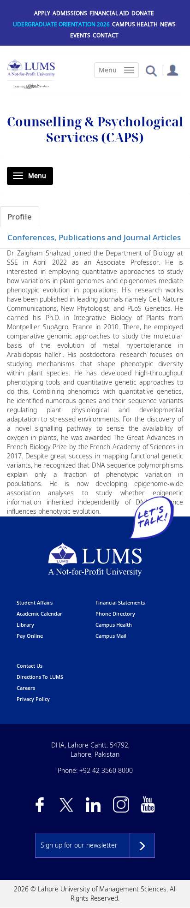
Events (80, 35)
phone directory (115, 613)
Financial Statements (120, 602)
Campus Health (135, 24)
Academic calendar (39, 613)
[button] (151, 70)
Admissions (70, 13)
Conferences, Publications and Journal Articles (94, 237)
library (25, 624)
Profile (19, 216)
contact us (29, 665)
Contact (106, 35)
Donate (142, 13)
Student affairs (35, 602)
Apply (42, 13)
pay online (30, 635)
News (168, 24)
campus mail (110, 635)
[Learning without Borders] (30, 85)
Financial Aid (109, 13)
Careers (26, 687)
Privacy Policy (33, 698)
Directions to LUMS (40, 676)
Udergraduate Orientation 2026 (61, 24)
